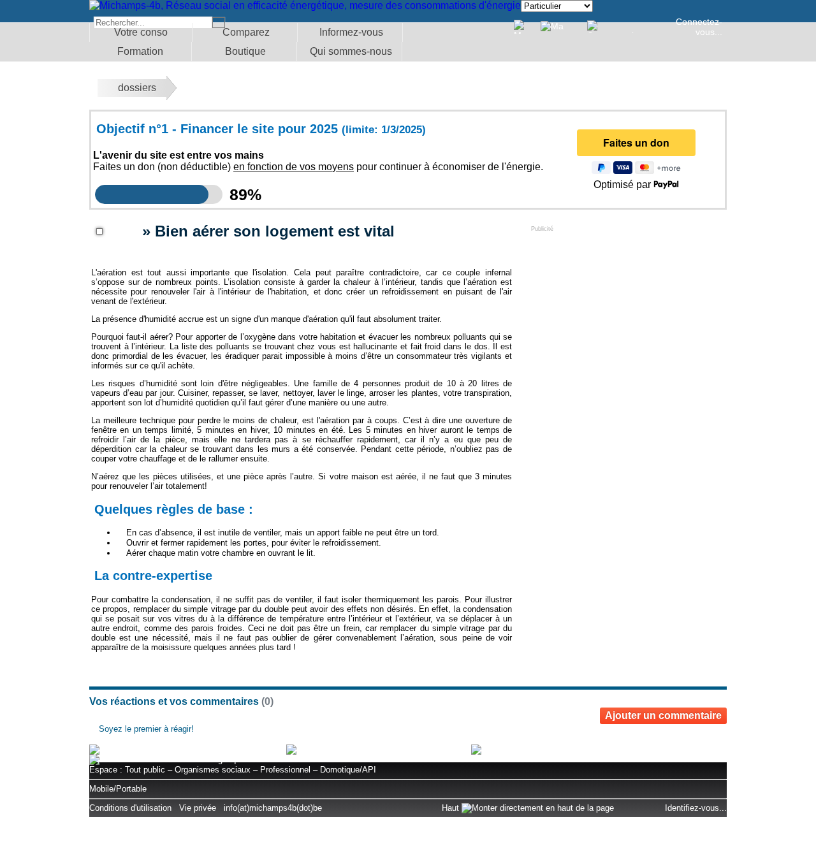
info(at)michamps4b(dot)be (273, 808)
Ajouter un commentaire (663, 715)
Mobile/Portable (118, 789)
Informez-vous (351, 32)
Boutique (245, 51)
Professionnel (285, 769)
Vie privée (197, 808)
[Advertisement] (626, 311)
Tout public (145, 769)
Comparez (246, 32)
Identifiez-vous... (696, 808)
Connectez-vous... (699, 27)
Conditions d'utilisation (130, 808)
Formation (140, 51)
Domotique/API (348, 769)
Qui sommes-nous (351, 51)
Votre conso (141, 32)
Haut (452, 808)
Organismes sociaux (213, 769)
